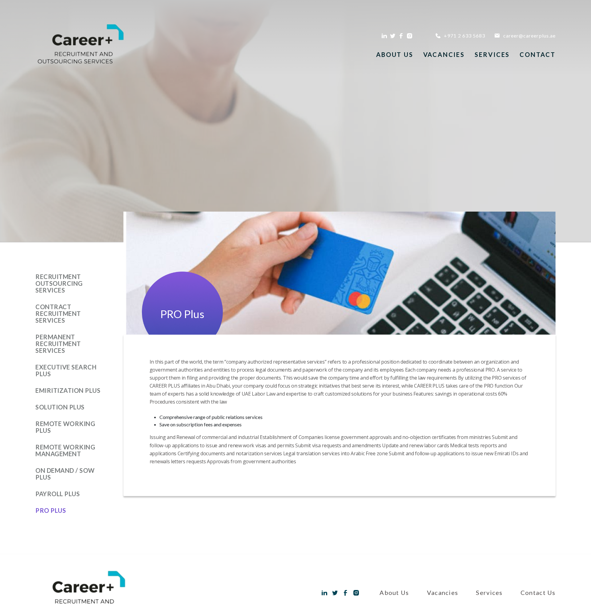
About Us (394, 54)
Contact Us (538, 592)
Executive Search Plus (65, 370)
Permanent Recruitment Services (58, 343)
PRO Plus (50, 510)
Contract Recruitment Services (58, 313)
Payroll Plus (57, 493)
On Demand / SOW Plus (65, 473)
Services (492, 54)
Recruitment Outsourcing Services (59, 283)
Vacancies (444, 54)
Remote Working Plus (65, 427)
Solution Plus (60, 407)
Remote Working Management (65, 450)
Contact (538, 54)
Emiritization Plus (67, 390)
